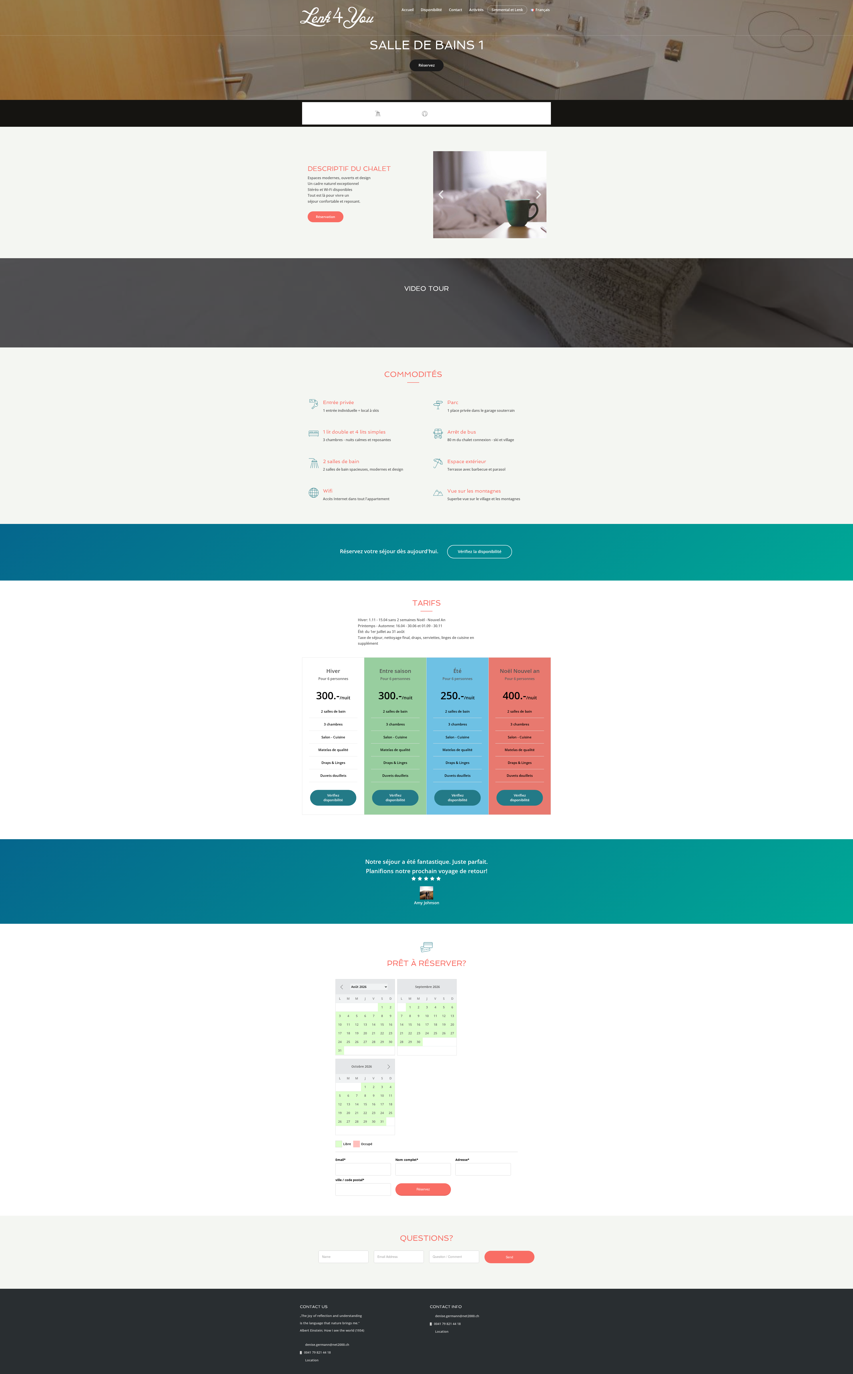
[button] (440, 194)
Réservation (325, 216)
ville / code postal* (349, 1180)
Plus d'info (534, 113)
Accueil (408, 9)
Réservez (427, 65)
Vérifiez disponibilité (333, 797)
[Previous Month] (341, 987)
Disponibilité (431, 9)
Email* (340, 1160)
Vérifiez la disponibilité (479, 551)
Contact (455, 9)
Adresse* (462, 1160)
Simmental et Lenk (507, 10)
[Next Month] (389, 1067)
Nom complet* (406, 1160)
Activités (476, 9)
